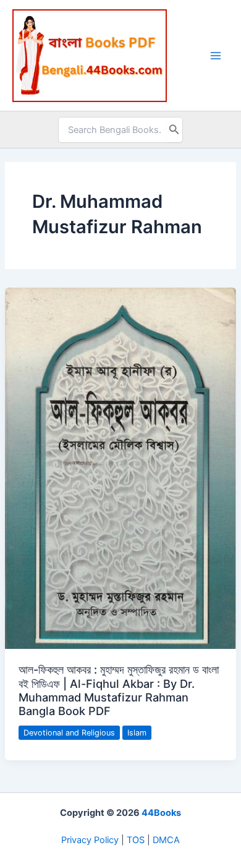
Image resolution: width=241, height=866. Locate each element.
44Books (161, 812)
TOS (136, 840)
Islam (136, 732)
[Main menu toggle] (216, 56)
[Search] (174, 130)
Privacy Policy (90, 840)
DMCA (166, 840)
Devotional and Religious (69, 732)
